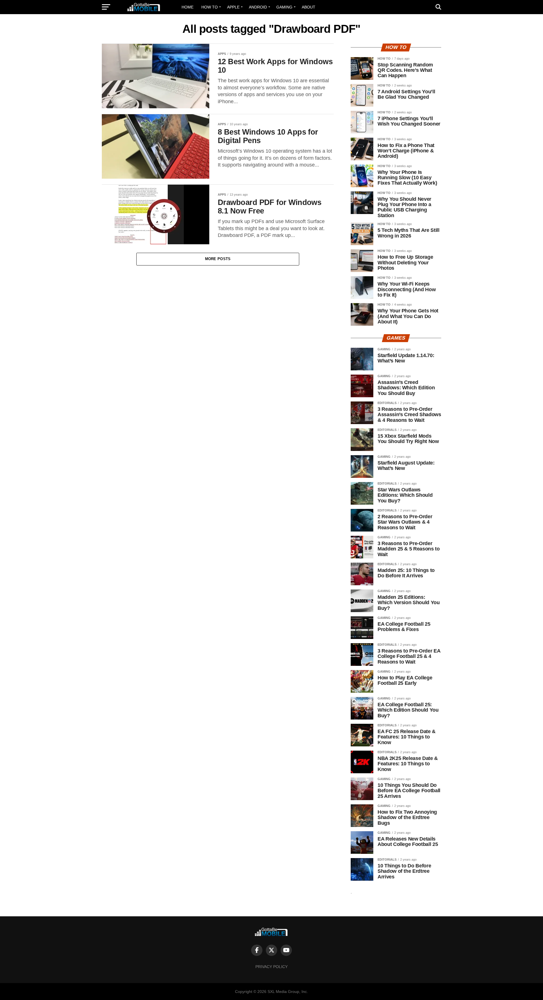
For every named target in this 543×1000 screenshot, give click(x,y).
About (308, 7)
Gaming (284, 7)
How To (209, 7)
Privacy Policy (271, 966)
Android (258, 7)
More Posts (218, 259)
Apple (233, 7)
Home (187, 7)
